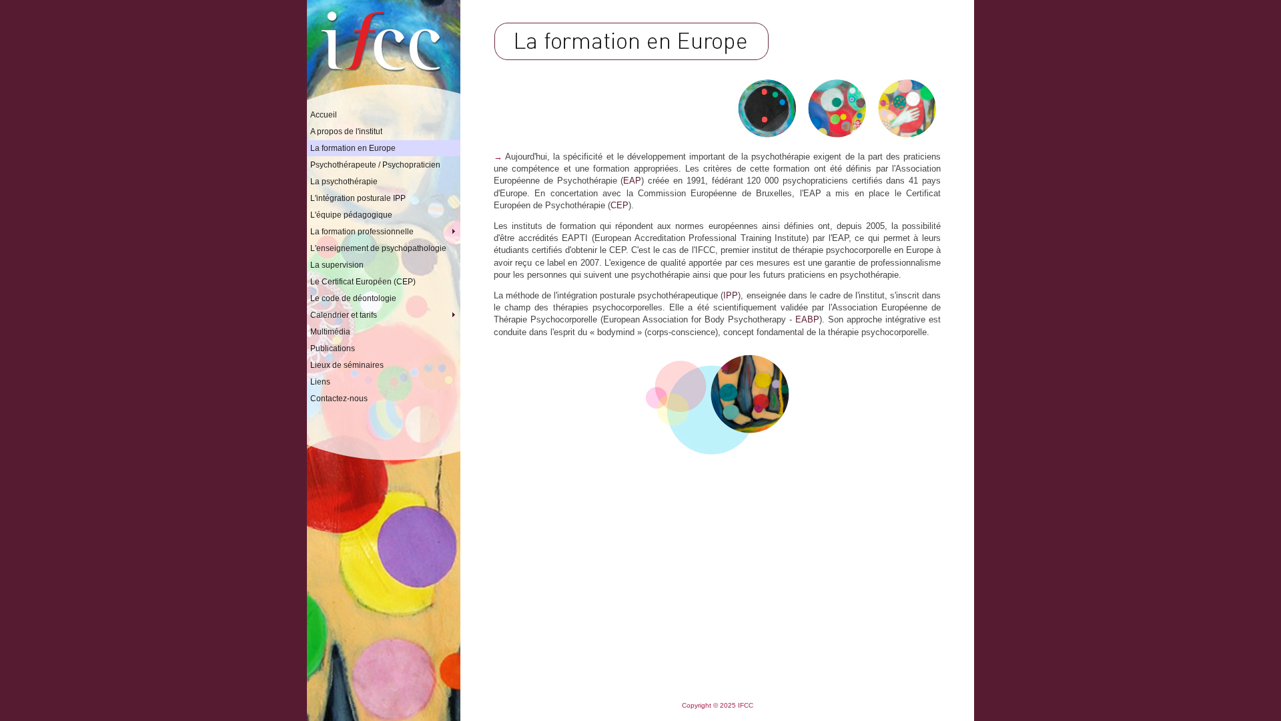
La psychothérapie (344, 181)
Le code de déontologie (353, 298)
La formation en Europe (353, 148)
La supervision (337, 265)
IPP (730, 295)
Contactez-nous (339, 398)
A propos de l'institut (346, 131)
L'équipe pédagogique (351, 215)
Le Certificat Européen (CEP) (363, 281)
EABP (807, 319)
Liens (320, 382)
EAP (632, 181)
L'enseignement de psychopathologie (378, 248)
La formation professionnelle (385, 231)
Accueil (323, 114)
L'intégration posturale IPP (358, 198)
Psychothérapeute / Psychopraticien (375, 165)
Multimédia (330, 331)
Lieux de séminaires (347, 365)
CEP (619, 205)
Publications (332, 348)
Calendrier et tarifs (385, 315)
